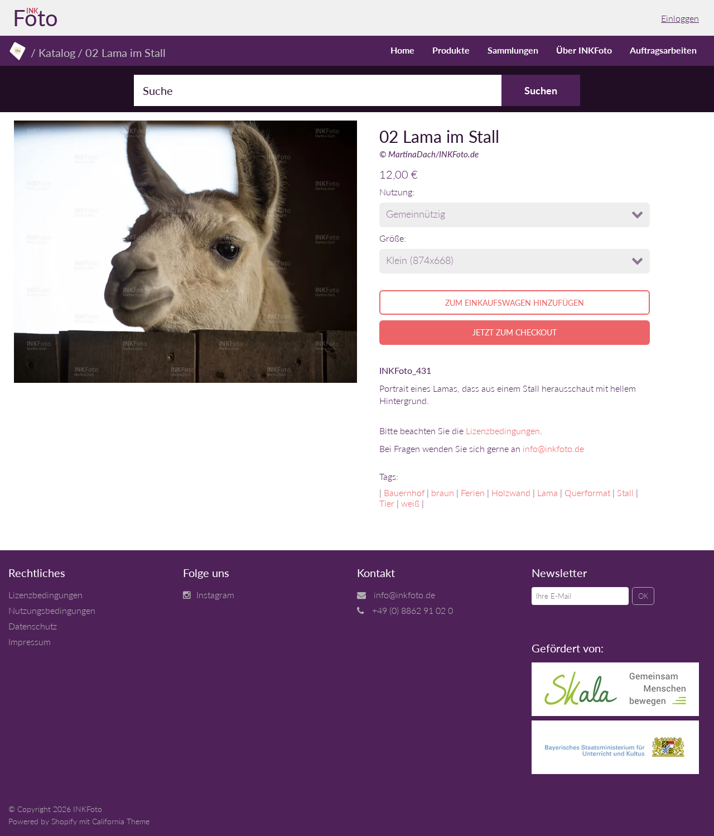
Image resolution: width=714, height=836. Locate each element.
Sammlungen (513, 50)
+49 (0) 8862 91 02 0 (412, 610)
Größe (391, 238)
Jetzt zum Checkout (514, 332)
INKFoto (87, 809)
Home (402, 50)
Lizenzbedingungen (503, 430)
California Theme (120, 821)
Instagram (215, 594)
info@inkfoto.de (553, 448)
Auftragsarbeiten (663, 50)
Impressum (29, 641)
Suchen (540, 90)
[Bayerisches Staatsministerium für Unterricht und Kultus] (615, 770)
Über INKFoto (584, 50)
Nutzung (395, 191)
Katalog (56, 52)
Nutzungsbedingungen (51, 610)
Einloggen (680, 18)
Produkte (451, 50)
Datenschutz (32, 626)
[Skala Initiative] (615, 712)
